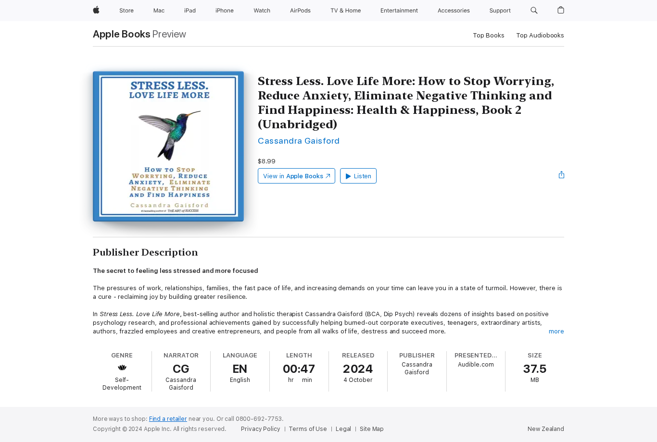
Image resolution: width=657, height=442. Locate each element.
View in (293, 176)
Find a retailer (168, 419)
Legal (343, 429)
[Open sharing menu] (562, 176)
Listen (363, 176)
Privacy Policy (260, 429)
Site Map (372, 429)
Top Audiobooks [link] (540, 35)
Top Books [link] (489, 35)
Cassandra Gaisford (299, 140)
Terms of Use (308, 429)
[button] (534, 10)
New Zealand (546, 429)
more (556, 331)
